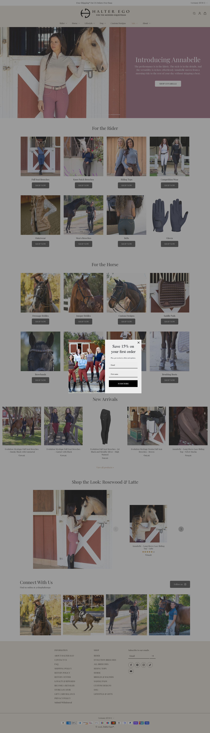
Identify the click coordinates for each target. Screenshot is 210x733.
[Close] (138, 343)
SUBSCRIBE (123, 383)
